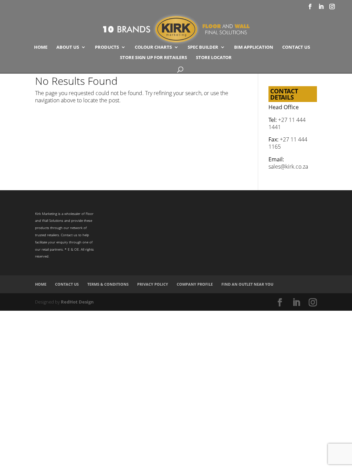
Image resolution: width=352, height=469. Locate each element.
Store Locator (214, 57)
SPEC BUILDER (203, 47)
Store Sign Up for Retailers (153, 57)
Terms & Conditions (108, 284)
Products (107, 47)
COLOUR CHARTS (153, 47)
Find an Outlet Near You (247, 284)
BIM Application (253, 47)
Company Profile (195, 284)
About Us (67, 47)
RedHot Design (77, 302)
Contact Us (296, 47)
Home (40, 47)
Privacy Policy (152, 284)
